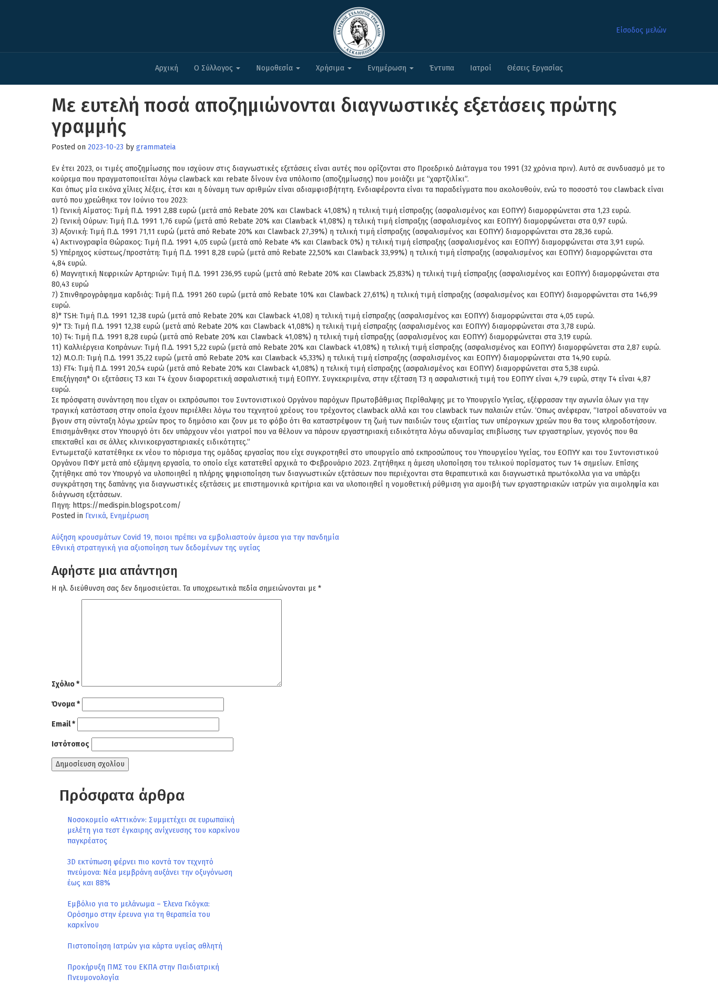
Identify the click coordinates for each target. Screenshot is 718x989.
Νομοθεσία (275, 68)
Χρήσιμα (331, 68)
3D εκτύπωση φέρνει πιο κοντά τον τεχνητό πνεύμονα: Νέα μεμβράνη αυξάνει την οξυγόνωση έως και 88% (149, 872)
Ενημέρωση (387, 68)
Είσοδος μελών (641, 30)
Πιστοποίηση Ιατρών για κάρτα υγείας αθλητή (144, 946)
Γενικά (95, 515)
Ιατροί (480, 68)
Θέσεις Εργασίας (535, 68)
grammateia (156, 147)
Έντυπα (441, 68)
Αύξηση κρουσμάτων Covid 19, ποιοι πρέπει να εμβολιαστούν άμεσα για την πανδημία (195, 537)
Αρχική (166, 68)
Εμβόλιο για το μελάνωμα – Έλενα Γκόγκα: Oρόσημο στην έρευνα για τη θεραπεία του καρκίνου (138, 915)
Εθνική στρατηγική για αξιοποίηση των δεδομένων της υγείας (156, 547)
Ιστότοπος (70, 744)
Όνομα (66, 704)
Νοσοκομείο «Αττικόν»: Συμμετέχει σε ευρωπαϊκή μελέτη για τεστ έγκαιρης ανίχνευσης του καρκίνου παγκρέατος (153, 830)
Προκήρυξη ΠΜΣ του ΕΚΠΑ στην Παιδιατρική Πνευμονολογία (143, 972)
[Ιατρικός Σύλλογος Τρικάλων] (359, 29)
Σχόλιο (65, 684)
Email (63, 724)
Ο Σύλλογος (214, 68)
